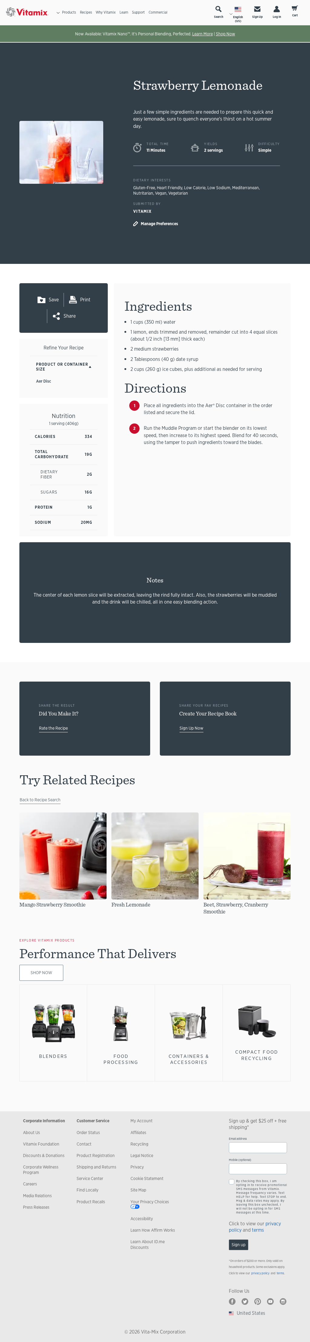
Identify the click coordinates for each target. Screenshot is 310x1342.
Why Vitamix (106, 12)
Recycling (139, 1144)
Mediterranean (245, 187)
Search (218, 17)
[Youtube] (270, 1301)
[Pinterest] (257, 1301)
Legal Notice (141, 1155)
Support (138, 12)
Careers (30, 1184)
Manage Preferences (159, 223)
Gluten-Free (144, 187)
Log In (277, 17)
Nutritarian (143, 193)
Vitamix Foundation (41, 1144)
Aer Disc (43, 381)
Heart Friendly (169, 187)
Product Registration (96, 1155)
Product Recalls (91, 1201)
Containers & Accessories (189, 1059)
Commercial (158, 12)
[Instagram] (283, 1301)
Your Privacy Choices (149, 1201)
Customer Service (93, 1120)
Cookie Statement (146, 1178)
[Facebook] (232, 1301)
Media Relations (37, 1195)
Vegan (161, 193)
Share (70, 316)
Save (54, 300)
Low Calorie (195, 187)
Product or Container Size (62, 367)
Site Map (138, 1190)
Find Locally (87, 1190)
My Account (141, 1120)
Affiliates (138, 1132)
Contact (84, 1144)
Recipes (86, 12)
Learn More (202, 34)
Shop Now (225, 34)
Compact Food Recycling (256, 1055)
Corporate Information (44, 1120)
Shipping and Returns (96, 1167)
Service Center (90, 1178)
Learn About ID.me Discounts (147, 1244)
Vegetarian (178, 193)
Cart (295, 15)
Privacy (137, 1167)
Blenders (53, 1056)
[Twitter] (245, 1301)
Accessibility (141, 1218)
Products (69, 12)
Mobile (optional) (240, 1160)
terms (258, 1230)
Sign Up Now (191, 728)
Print (85, 300)
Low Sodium (218, 187)
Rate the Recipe (53, 728)
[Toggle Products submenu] (58, 13)
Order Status (88, 1132)
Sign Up (257, 17)
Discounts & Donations (43, 1155)
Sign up (239, 1244)
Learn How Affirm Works (152, 1230)
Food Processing (121, 1059)
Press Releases (36, 1207)
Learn (124, 12)
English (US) (238, 19)
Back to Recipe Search (40, 799)
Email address (238, 1139)
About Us (31, 1132)
